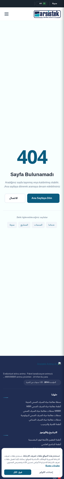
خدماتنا (51, 225)
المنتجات (38, 225)
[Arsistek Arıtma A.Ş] (49, 366)
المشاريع (24, 225)
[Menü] (6, 13)
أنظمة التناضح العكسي (51, 444)
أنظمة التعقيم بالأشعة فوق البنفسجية (44, 439)
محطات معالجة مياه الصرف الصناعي (45, 419)
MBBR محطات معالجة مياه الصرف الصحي (42, 411)
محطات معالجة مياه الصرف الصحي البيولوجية (41, 415)
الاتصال (13, 198)
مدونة (54, 3)
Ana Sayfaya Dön (42, 198)
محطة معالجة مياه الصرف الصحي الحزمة (43, 402)
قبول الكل (17, 472)
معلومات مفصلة (52, 466)
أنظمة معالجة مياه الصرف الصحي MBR (43, 406)
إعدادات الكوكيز (46, 472)
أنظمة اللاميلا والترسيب (51, 424)
